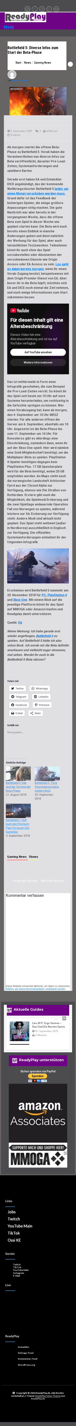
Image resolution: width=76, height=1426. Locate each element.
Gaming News (17, 857)
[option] (38, 1034)
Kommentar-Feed (27, 1358)
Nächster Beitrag (52, 881)
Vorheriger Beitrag (25, 881)
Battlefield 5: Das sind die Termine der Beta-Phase (18, 786)
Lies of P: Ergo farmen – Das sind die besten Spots (48, 1023)
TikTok (14, 1233)
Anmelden (23, 1346)
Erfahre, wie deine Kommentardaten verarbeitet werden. (36, 989)
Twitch (14, 1218)
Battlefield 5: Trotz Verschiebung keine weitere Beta (47, 786)
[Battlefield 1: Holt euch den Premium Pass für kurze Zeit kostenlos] (18, 811)
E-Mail (16, 1275)
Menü (9, 27)
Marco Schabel (19, 80)
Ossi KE (14, 1240)
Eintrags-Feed (25, 1352)
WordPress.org (26, 1364)
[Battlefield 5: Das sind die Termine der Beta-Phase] (18, 773)
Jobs (12, 1211)
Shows (33, 857)
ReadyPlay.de (38, 1398)
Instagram (18, 1272)
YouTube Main (20, 1226)
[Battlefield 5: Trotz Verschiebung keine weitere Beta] (47, 773)
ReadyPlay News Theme (47, 1395)
